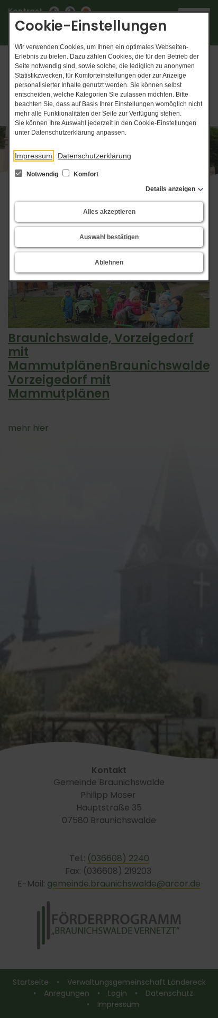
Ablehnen (109, 262)
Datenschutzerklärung (94, 156)
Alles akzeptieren (109, 211)
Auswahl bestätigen (109, 237)
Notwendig (42, 174)
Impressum (33, 156)
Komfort (85, 174)
